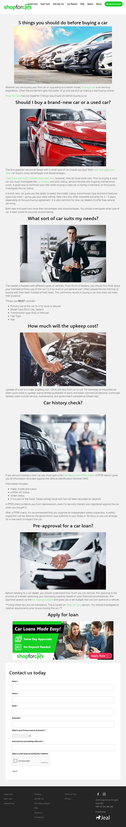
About (90, 3)
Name (15, 681)
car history (43, 181)
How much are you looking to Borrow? (28, 741)
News (99, 3)
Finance (37, 794)
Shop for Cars (13, 95)
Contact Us (39, 817)
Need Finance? (113, 4)
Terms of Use (70, 794)
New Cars (45, 3)
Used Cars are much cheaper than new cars (30, 178)
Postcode (16, 718)
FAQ (82, 3)
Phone (15, 693)
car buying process (42, 599)
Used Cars (33, 3)
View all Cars (9, 803)
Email (15, 706)
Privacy (68, 799)
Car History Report (42, 803)
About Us (38, 812)
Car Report (72, 3)
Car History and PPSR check (78, 475)
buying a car (88, 87)
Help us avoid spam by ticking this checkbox (30, 754)
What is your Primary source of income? (29, 730)
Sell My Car (58, 3)
